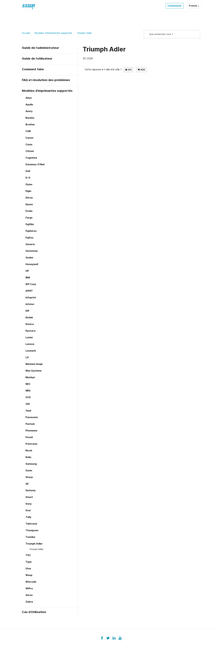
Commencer (174, 5)
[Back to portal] (28, 5)
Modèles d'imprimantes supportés (53, 32)
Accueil (26, 32)
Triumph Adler (84, 32)
